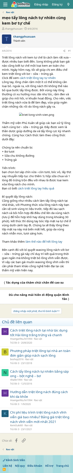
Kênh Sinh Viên (15, 460)
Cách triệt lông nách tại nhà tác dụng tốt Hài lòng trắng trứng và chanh (38, 332)
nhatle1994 (16, 379)
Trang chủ (62, 466)
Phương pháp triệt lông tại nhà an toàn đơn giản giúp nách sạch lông (40, 353)
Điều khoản (34, 466)
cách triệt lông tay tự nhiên (38, 78)
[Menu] (5, 4)
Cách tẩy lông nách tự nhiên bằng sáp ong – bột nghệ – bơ (39, 373)
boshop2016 (17, 359)
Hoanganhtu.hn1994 (21, 338)
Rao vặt (38, 338)
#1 (69, 50)
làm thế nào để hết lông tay (44, 241)
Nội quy (20, 466)
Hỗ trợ (49, 466)
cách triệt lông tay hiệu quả (36, 188)
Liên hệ (7, 466)
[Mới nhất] (68, 4)
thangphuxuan (14, 28)
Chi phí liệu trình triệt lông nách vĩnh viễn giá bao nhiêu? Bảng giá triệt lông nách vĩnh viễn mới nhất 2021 (39, 417)
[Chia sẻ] (64, 51)
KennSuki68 (16, 425)
